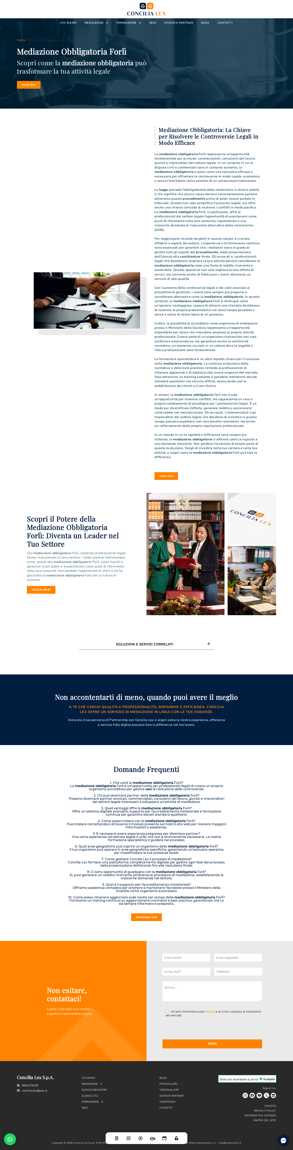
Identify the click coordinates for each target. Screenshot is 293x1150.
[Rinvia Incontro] (152, 1136)
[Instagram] (245, 1095)
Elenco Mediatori (94, 1090)
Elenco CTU (90, 1096)
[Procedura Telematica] (164, 1135)
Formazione (126, 23)
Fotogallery (168, 1084)
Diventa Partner (178, 23)
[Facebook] (252, 1095)
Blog (205, 23)
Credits (270, 1106)
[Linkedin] (273, 1095)
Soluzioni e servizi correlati (144, 644)
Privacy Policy (265, 1111)
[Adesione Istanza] (129, 1135)
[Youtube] (259, 1095)
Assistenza (167, 1102)
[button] (10, 1139)
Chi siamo (68, 23)
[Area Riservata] (176, 1135)
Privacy (210, 1011)
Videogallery (169, 1090)
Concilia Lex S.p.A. (35, 1077)
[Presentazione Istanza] (117, 1135)
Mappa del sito (265, 1120)
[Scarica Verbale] (140, 1135)
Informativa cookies (260, 1115)
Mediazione (94, 23)
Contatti (225, 23)
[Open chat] (283, 1140)
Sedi (152, 23)
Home (21, 40)
